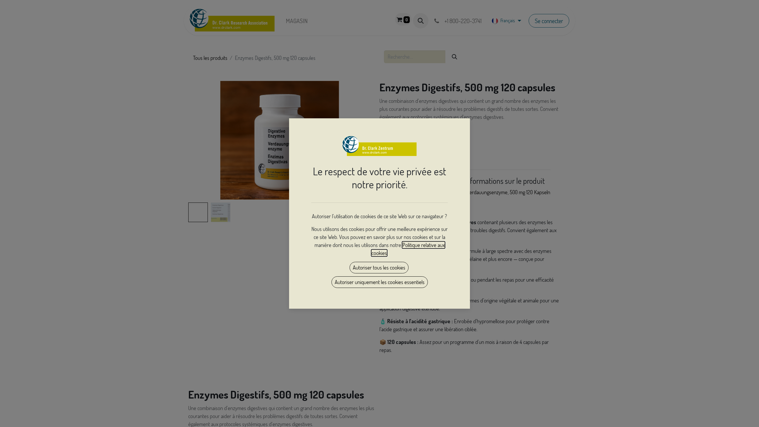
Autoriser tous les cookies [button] (379, 267)
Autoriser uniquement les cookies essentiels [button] (380, 282)
